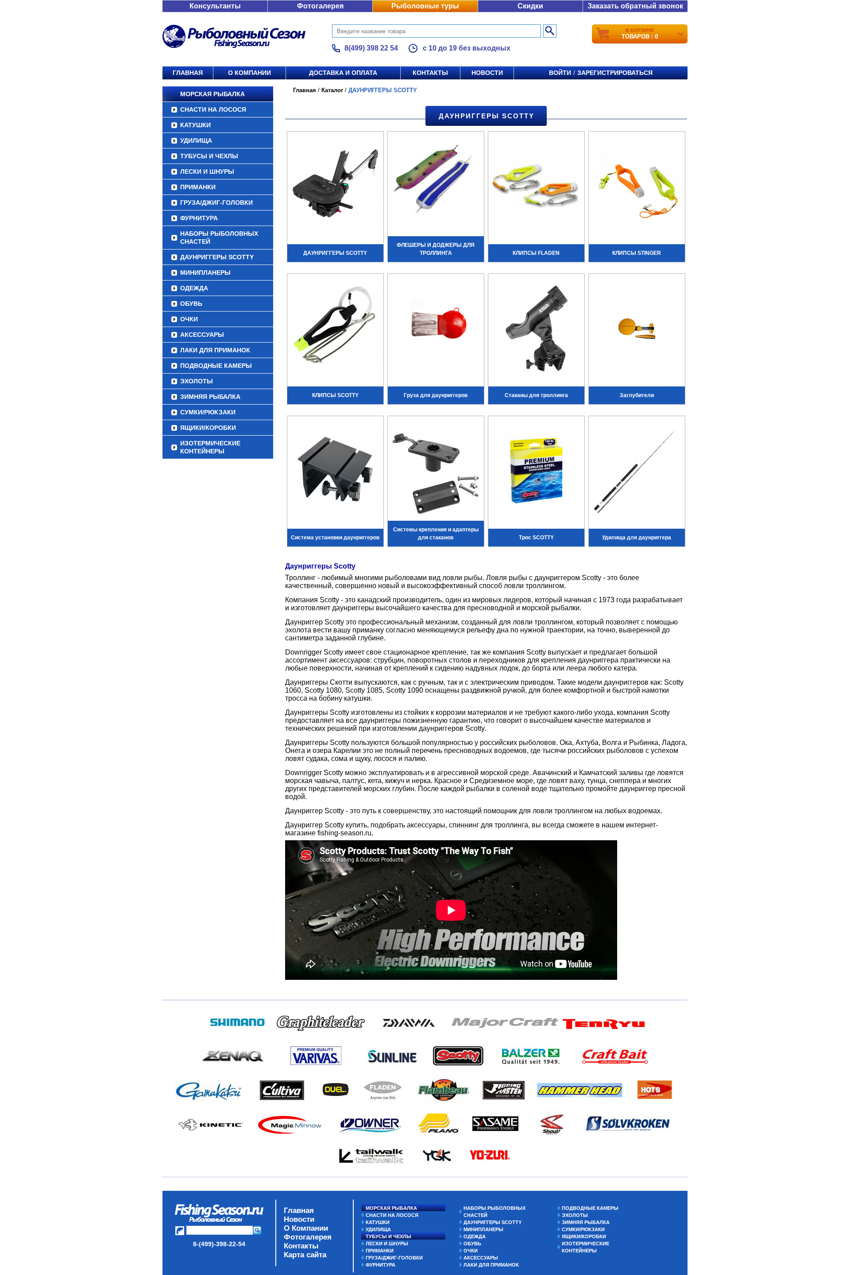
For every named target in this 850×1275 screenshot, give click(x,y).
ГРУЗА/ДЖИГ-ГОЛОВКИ (216, 202)
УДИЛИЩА (196, 140)
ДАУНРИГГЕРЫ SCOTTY (217, 257)
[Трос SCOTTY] (536, 471)
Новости (487, 72)
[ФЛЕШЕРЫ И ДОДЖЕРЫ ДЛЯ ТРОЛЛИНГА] (436, 187)
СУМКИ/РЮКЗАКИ (208, 412)
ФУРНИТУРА (199, 218)
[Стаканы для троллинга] (536, 329)
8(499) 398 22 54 (371, 48)
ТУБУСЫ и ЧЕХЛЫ (209, 156)
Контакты (430, 72)
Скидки (530, 6)
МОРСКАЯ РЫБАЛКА (212, 93)
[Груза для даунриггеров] (436, 329)
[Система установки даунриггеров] (335, 471)
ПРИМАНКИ (198, 187)
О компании (249, 72)
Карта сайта (305, 1255)
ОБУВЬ (191, 303)
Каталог (332, 90)
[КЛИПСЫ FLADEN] (536, 187)
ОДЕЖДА (194, 288)
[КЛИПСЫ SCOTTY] (335, 329)
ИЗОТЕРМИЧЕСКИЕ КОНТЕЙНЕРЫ (210, 447)
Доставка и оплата (343, 72)
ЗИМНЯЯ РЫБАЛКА (210, 396)
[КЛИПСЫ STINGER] (637, 187)
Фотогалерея (320, 6)
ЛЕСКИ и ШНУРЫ (207, 171)
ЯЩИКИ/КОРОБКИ (208, 427)
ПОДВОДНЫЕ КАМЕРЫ (216, 365)
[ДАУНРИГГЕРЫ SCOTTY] (335, 187)
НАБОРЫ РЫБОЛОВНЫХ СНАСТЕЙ (219, 237)
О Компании (306, 1228)
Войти (560, 72)
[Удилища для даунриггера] (637, 471)
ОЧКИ (189, 319)
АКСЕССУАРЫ (202, 334)
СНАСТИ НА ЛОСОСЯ (213, 109)
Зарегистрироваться (615, 72)
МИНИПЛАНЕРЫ (205, 272)
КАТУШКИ (195, 125)
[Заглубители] (637, 329)
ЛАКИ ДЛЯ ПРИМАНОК (215, 350)
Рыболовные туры (425, 6)
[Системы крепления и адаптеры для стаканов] (436, 471)
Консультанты (215, 6)
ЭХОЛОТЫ (196, 381)
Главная (188, 72)
